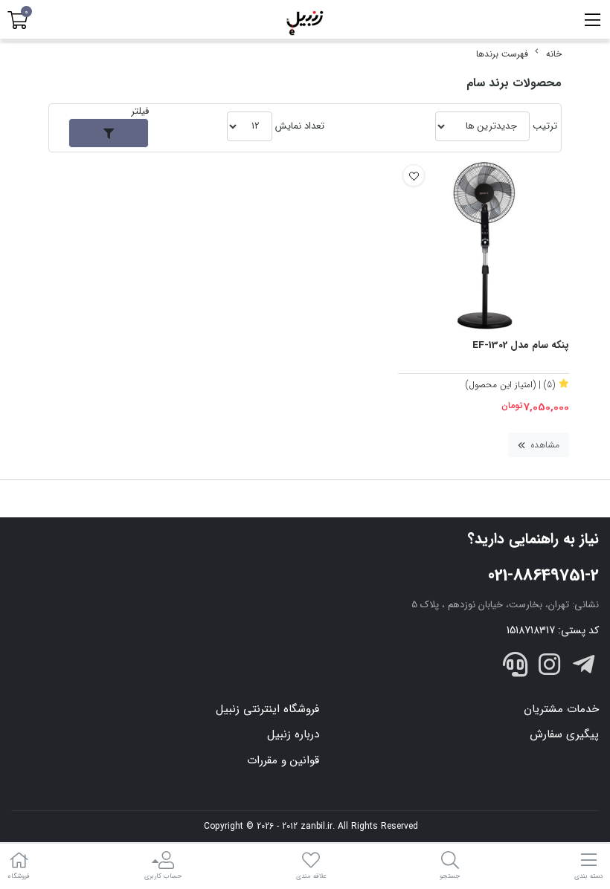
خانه (554, 54)
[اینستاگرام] (549, 667)
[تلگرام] (583, 667)
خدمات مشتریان (561, 709)
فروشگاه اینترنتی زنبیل (267, 709)
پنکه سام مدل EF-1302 (520, 345)
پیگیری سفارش (564, 734)
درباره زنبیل (293, 734)
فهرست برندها (502, 54)
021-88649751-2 (543, 575)
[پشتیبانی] (515, 667)
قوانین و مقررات (283, 760)
